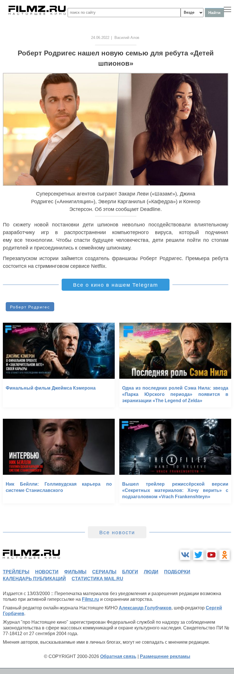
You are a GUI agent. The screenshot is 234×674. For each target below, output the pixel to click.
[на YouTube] (211, 555)
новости (46, 571)
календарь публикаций (34, 578)
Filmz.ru (90, 599)
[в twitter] (198, 555)
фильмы (75, 571)
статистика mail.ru (97, 578)
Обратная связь (118, 656)
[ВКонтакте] (185, 555)
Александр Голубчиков (145, 607)
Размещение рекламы (165, 656)
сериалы (104, 571)
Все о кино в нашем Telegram (115, 285)
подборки (177, 571)
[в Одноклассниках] (224, 555)
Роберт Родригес (30, 307)
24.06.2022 (100, 37)
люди (151, 571)
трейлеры (16, 571)
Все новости (117, 532)
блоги (130, 571)
